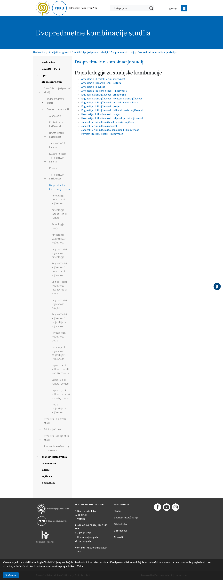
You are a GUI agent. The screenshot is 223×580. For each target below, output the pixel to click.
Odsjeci (45, 470)
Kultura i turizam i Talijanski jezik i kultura (58, 157)
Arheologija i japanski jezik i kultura (59, 214)
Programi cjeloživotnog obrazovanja (56, 448)
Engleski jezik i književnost (56, 124)
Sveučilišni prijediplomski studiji (90, 52)
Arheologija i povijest (58, 226)
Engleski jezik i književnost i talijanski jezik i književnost (59, 320)
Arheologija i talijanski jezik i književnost (59, 238)
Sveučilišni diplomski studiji (55, 421)
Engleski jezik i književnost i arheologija (59, 253)
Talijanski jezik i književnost (57, 176)
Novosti (118, 537)
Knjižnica (46, 476)
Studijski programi (58, 52)
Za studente (48, 463)
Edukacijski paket (53, 429)
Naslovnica (39, 52)
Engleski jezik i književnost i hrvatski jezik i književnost (59, 269)
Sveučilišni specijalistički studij (56, 438)
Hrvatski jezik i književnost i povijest (59, 336)
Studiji (117, 511)
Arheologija (55, 116)
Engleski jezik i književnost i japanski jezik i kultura (59, 287)
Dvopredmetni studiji (122, 52)
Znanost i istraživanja (54, 457)
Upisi (44, 75)
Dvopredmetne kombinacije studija (156, 52)
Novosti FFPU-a (50, 69)
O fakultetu (48, 483)
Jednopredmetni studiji (56, 101)
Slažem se (10, 575)
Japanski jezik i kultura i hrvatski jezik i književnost (61, 369)
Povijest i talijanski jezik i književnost (59, 408)
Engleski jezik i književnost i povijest (59, 304)
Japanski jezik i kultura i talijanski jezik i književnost (61, 394)
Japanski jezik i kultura (57, 145)
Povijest (53, 168)
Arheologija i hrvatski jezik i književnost (59, 199)
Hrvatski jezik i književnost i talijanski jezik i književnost (59, 353)
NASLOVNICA (121, 504)
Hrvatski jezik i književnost (56, 135)
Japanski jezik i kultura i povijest (60, 382)
